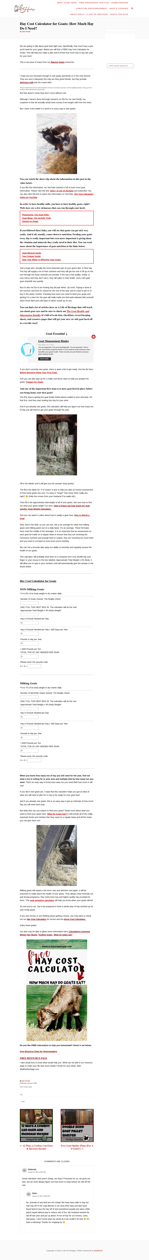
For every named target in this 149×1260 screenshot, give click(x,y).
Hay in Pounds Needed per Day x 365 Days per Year (44, 629)
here (86, 87)
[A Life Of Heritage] (25, 8)
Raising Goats (57, 62)
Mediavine (98, 1251)
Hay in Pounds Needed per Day (34, 619)
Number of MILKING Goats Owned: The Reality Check (45, 693)
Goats (30, 1087)
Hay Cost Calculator (37, 919)
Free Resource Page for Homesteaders (38, 1051)
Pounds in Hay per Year (31, 639)
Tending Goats (45, 935)
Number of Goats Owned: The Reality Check (40, 599)
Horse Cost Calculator (74, 919)
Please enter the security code (34, 662)
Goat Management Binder (53, 341)
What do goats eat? (63, 935)
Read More (44, 359)
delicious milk (26, 82)
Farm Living (23, 1087)
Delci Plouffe (26, 31)
